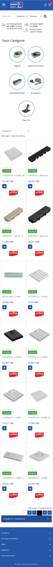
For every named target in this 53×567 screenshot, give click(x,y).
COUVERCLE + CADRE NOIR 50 (13, 357)
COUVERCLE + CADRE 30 (13, 175)
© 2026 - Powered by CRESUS (26, 564)
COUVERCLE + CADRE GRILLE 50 (13, 417)
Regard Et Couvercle (14, 519)
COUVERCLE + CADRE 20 (39, 417)
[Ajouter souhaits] (4, 186)
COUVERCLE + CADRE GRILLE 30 (39, 296)
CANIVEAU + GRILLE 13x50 (13, 236)
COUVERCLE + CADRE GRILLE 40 (39, 357)
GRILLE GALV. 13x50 (11, 296)
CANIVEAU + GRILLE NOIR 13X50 (39, 236)
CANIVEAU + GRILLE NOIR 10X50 (39, 175)
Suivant (49, 512)
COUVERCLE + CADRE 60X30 (13, 478)
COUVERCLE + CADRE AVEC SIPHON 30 (39, 478)
